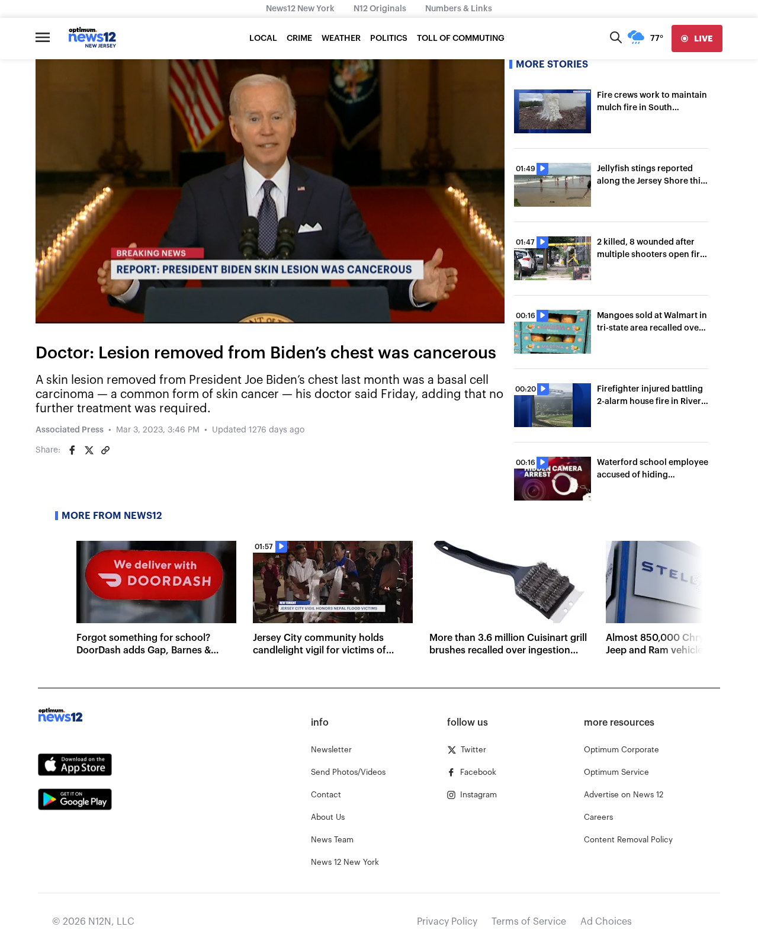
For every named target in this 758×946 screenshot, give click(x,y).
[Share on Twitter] (89, 450)
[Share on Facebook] (72, 450)
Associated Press (70, 430)
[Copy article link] (105, 450)
